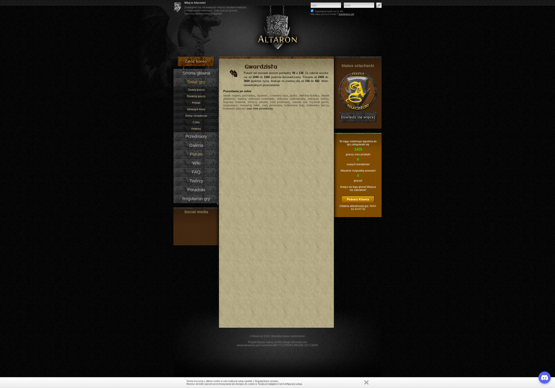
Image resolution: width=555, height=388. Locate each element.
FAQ (196, 172)
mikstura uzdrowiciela (291, 98)
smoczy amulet (258, 102)
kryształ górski (319, 102)
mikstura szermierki (261, 98)
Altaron (277, 28)
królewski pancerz (234, 108)
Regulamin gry (196, 198)
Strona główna (196, 73)
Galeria (196, 145)
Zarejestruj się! (346, 14)
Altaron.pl (257, 336)
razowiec (262, 95)
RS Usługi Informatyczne (292, 342)
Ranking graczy (196, 96)
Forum (196, 154)
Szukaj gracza (196, 89)
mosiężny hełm (250, 105)
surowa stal (299, 102)
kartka (242, 98)
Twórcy (196, 180)
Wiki (196, 163)
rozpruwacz (230, 105)
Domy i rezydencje (196, 115)
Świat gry (196, 82)
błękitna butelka (309, 95)
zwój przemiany (280, 102)
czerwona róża (279, 95)
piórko (293, 95)
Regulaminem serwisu (266, 381)
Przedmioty (196, 136)
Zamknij (366, 382)
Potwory (196, 128)
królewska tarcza (318, 105)
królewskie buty (294, 105)
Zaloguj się (379, 5)
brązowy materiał (234, 102)
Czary (196, 122)
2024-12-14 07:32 (364, 208)
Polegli (196, 102)
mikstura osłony (318, 98)
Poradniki (196, 189)
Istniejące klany (196, 109)
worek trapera (231, 95)
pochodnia (248, 95)
